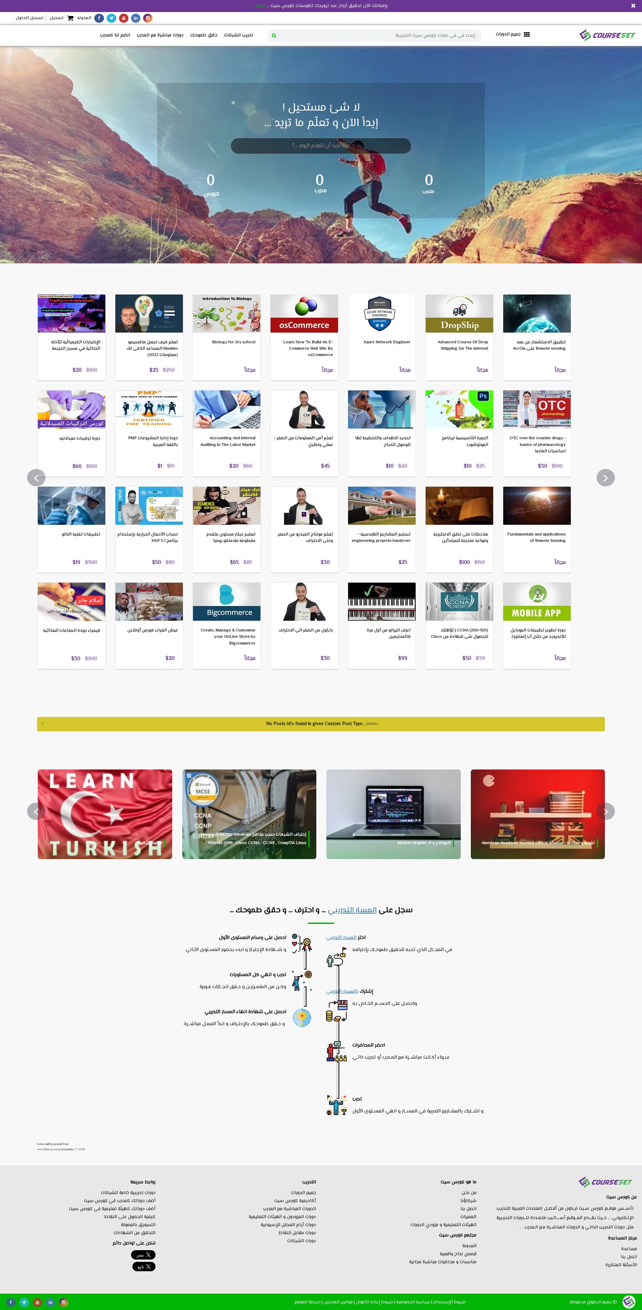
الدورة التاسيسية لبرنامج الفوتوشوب (465, 441)
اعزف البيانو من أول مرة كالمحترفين (389, 633)
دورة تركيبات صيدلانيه (80, 438)
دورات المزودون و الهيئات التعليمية (282, 1217)
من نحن (469, 1193)
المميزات (468, 1217)
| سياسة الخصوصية (414, 1302)
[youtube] (123, 18)
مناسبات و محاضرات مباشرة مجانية (442, 1262)
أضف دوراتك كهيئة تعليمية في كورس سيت (112, 1209)
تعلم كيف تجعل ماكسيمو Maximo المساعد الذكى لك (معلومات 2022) (152, 348)
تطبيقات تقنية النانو (81, 534)
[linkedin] (135, 18)
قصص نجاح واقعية (458, 1254)
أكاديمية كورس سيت (295, 1201)
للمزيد (260, 6)
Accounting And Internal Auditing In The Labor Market (227, 441)
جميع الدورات (303, 1193)
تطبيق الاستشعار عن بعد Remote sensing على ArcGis (539, 345)
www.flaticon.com (47, 1150)
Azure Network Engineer (387, 342)
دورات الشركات (301, 1241)
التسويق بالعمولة (138, 1225)
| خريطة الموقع (309, 1302)
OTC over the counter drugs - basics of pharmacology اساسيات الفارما (538, 444)
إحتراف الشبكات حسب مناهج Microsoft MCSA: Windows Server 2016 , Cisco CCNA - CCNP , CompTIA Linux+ (253, 838)
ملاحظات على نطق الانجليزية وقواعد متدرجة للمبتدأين (460, 537)
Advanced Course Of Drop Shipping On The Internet (463, 345)
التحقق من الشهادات (134, 1233)
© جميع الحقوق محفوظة (593, 1302)
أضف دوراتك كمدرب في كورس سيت (119, 1201)
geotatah (58, 1144)
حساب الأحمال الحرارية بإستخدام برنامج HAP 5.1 (147, 537)
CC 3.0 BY (79, 1150)
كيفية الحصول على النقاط (129, 1217)
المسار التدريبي (352, 911)
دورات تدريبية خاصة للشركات (128, 1193)
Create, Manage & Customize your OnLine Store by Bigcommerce (228, 636)
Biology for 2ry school (233, 342)
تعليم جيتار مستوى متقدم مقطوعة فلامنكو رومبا (230, 537)
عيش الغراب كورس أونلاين (152, 630)
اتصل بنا (629, 1257)
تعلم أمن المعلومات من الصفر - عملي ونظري (303, 441)
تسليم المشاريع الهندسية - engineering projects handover (381, 537)
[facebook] (99, 18)
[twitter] (111, 18)
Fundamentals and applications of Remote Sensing (536, 537)
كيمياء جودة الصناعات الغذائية (71, 630)
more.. (373, 724)
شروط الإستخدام (449, 1302)
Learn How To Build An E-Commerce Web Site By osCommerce (308, 348)
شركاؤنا (468, 1201)
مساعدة (629, 1249)
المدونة (84, 18)
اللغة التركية (150, 843)
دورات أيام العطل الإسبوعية (288, 1225)
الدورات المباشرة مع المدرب (289, 1209)
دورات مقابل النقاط (297, 1233)
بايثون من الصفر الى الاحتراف (306, 630)
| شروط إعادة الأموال (375, 1302)
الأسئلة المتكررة (621, 1265)
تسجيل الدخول (29, 18)
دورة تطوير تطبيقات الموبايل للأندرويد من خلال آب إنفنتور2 (538, 633)
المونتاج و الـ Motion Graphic (424, 843)
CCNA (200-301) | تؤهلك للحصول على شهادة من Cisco (459, 633)
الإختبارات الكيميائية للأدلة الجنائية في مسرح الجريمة (75, 345)
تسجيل (57, 18)
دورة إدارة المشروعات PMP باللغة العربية (153, 441)
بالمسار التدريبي (342, 991)
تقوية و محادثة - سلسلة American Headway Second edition (538, 843)
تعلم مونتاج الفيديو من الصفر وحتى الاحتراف (305, 537)
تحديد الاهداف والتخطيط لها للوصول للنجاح (383, 441)
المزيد (53, 284)
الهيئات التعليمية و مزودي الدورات (443, 1225)
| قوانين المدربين (339, 1302)
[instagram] (147, 18)
